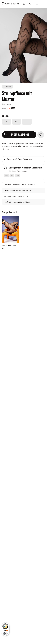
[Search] (24, 4)
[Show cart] (37, 4)
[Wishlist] (31, 4)
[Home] (10, 3)
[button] (43, 4)
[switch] (5, 633)
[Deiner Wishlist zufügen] (40, 134)
